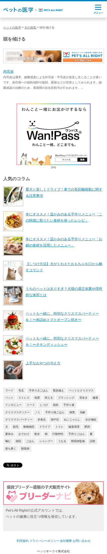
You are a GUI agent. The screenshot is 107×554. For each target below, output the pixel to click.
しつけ (44, 404)
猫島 (55, 404)
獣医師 (25, 448)
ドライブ (44, 426)
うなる (62, 441)
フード (9, 390)
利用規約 (23, 541)
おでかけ (23, 433)
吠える (49, 397)
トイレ (59, 426)
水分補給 (90, 419)
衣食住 (42, 419)
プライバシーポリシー (44, 541)
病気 (72, 412)
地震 (37, 397)
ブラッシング (66, 397)
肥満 (87, 426)
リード (31, 404)
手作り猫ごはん (54, 412)
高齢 (82, 412)
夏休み (9, 433)
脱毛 (15, 426)
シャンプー (46, 441)
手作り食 (68, 404)
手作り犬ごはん (38, 390)
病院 (18, 441)
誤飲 (92, 441)
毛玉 (21, 390)
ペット (9, 397)
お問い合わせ (82, 541)
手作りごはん (76, 433)
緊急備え (58, 390)
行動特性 (58, 433)
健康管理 (73, 426)
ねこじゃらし (72, 419)
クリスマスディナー (17, 412)
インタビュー (13, 404)
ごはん (30, 441)
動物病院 (28, 426)
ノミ (37, 412)
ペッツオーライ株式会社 (53, 551)
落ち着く (10, 448)
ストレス (23, 397)
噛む (8, 441)
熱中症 (55, 419)
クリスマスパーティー (19, 419)
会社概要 (66, 541)
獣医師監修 (78, 441)
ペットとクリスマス (81, 390)
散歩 (37, 433)
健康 (95, 397)
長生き (83, 397)
